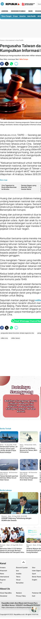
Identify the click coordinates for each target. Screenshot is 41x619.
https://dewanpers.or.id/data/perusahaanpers (18, 607)
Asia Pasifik (31, 16)
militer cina (4, 338)
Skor (33, 567)
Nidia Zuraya (23, 59)
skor (30, 11)
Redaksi (19, 593)
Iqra (17, 570)
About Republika (6, 593)
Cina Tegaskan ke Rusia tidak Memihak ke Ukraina (9, 187)
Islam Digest (36, 570)
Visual (18, 580)
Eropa (15, 16)
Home (2, 40)
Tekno (18, 577)
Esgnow (3, 580)
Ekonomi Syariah (18, 11)
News (2, 574)
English (34, 580)
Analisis (18, 574)
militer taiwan (15, 338)
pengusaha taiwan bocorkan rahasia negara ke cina (17, 333)
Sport (34, 574)
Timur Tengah (6, 16)
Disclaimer (3, 596)
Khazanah (3, 570)
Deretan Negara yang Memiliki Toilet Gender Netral (28, 187)
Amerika (22, 16)
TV (1, 583)
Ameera (2, 567)
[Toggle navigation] (2, 4)
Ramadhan (20, 583)
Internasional (10, 40)
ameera (4, 11)
